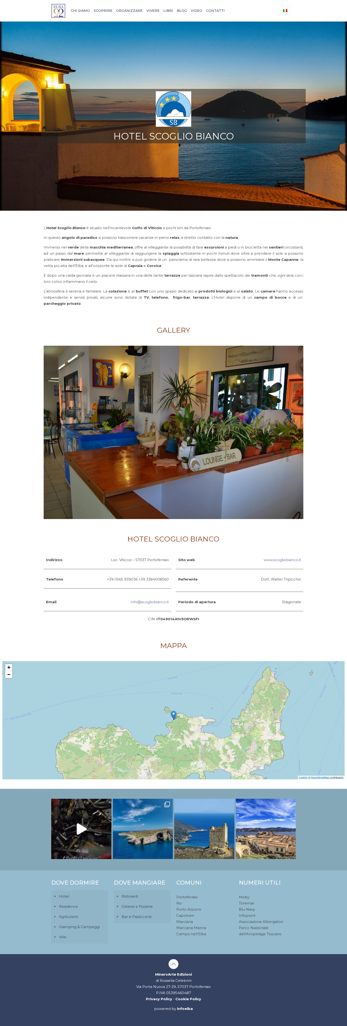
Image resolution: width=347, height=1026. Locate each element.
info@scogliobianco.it (150, 602)
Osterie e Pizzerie (137, 906)
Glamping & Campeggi (79, 927)
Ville (62, 937)
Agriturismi (68, 916)
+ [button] (8, 667)
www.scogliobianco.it (282, 560)
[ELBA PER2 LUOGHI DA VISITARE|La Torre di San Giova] (204, 829)
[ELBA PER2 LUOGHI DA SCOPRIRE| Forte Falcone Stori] (266, 829)
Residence (68, 906)
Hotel (64, 896)
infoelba (185, 1008)
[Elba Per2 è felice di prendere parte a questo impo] (81, 829)
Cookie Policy (188, 999)
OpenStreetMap (320, 777)
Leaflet (303, 777)
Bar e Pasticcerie (137, 916)
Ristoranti (130, 896)
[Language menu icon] (285, 11)
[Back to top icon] (173, 964)
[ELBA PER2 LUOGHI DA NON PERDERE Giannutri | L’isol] (143, 829)
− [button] (8, 674)
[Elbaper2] (58, 10)
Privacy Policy (159, 999)
